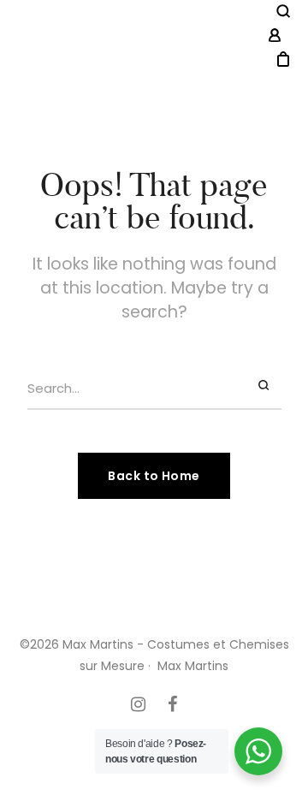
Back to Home (153, 475)
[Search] (266, 386)
